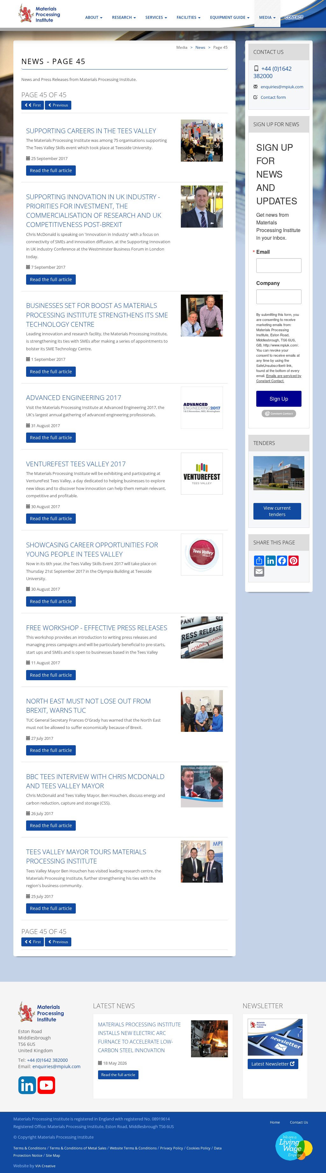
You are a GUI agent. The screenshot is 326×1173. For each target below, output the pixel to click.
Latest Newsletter (271, 1064)
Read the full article (51, 170)
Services (154, 17)
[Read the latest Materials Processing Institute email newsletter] (275, 1037)
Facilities (187, 17)
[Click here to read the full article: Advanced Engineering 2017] (202, 408)
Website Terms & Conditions (133, 1148)
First (36, 105)
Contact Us (299, 1122)
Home (275, 1122)
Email (263, 251)
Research (122, 17)
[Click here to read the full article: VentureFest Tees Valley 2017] (202, 474)
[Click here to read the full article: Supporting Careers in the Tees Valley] (202, 141)
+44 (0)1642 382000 (272, 72)
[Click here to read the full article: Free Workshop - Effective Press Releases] (202, 637)
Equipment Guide (228, 17)
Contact (294, 17)
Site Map (53, 1155)
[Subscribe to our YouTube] (46, 1085)
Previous (60, 105)
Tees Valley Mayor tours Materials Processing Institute (86, 856)
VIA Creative (45, 1165)
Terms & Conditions (29, 1148)
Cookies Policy (198, 1148)
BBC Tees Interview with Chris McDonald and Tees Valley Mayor (95, 781)
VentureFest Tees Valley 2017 (76, 463)
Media (266, 17)
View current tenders (277, 511)
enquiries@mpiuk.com (282, 87)
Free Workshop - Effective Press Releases (96, 627)
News (200, 47)
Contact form (273, 97)
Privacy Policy (171, 1148)
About (92, 17)
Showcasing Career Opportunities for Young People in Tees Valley (92, 549)
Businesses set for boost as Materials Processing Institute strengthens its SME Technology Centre (97, 314)
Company (268, 283)
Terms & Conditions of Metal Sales (78, 1148)
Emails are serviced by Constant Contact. (278, 378)
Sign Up (279, 398)
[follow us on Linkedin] (27, 1085)
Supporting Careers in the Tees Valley (91, 130)
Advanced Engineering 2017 (73, 397)
